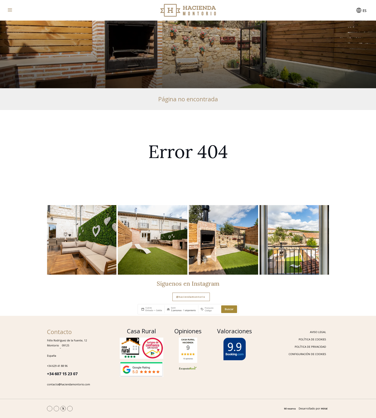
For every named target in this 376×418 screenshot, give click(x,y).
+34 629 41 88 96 (57, 366)
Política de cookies (312, 339)
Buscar (229, 309)
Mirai (324, 408)
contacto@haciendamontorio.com (68, 384)
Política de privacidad (310, 346)
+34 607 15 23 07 (62, 373)
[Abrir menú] (9, 10)
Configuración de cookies (307, 354)
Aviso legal (318, 332)
